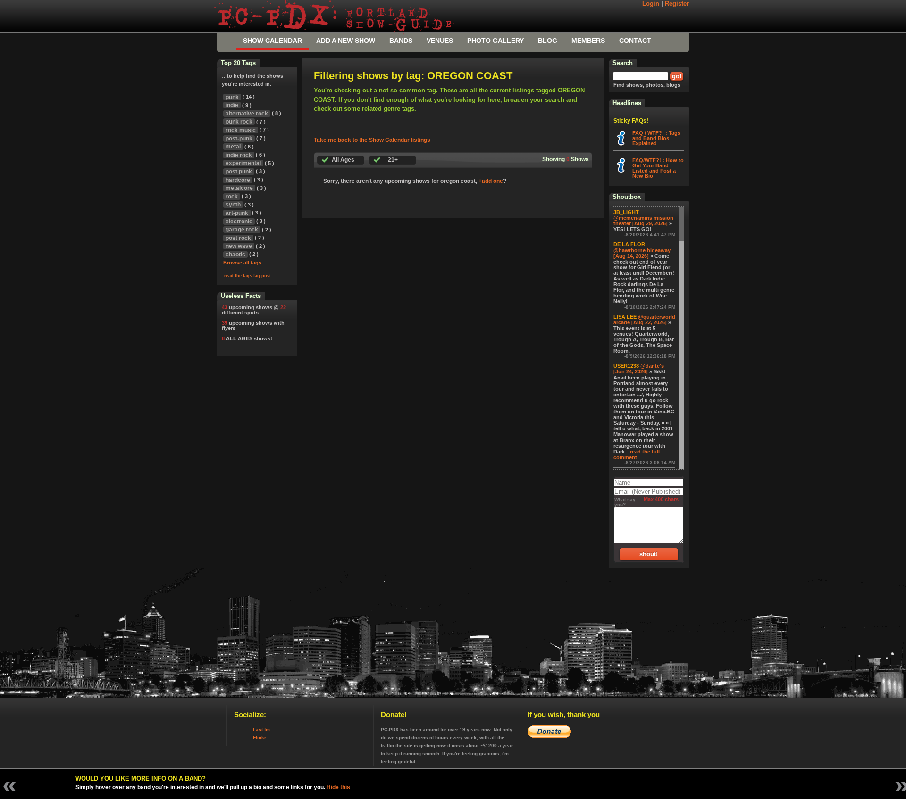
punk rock (239, 121)
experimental (243, 163)
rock (232, 196)
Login (650, 3)
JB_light (626, 212)
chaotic (235, 254)
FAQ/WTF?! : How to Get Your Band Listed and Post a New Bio (658, 168)
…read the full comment (636, 454)
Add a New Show (345, 40)
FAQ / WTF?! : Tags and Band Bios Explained (656, 138)
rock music (241, 130)
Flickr (259, 737)
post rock (238, 238)
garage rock (242, 229)
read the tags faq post (247, 275)
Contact (635, 40)
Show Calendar (272, 40)
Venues (440, 40)
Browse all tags (242, 262)
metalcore (239, 188)
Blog (547, 40)
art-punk (237, 213)
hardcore (238, 180)
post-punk (239, 138)
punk (232, 97)
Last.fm (261, 729)
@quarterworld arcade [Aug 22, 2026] (644, 319)
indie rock (239, 155)
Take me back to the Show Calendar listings (372, 140)
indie (232, 105)
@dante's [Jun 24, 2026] (638, 368)
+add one (490, 181)
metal (233, 146)
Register (677, 3)
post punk (239, 171)
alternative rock (247, 113)
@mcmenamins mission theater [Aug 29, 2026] (643, 220)
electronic (239, 221)
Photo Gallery (495, 40)
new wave (239, 246)
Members (588, 40)
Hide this (338, 787)
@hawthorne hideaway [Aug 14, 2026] (642, 253)
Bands (400, 40)
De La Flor (629, 244)
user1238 (626, 366)
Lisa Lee (625, 317)
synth (233, 204)
